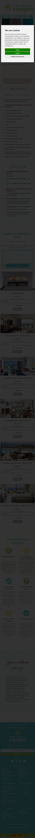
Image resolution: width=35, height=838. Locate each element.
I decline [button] (17, 53)
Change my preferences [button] (17, 56)
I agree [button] (17, 50)
